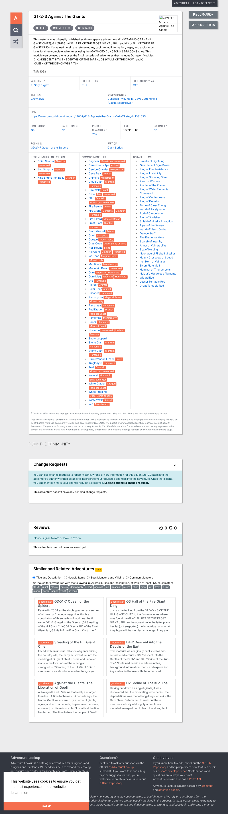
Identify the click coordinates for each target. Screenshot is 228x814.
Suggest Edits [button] (205, 25)
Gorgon (93, 239)
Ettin (92, 198)
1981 (136, 85)
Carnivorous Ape (99, 165)
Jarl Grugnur (46, 169)
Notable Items (76, 577)
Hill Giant (95, 251)
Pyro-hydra (96, 297)
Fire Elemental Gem (152, 237)
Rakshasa (95, 305)
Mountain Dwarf (99, 268)
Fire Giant (95, 210)
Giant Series (115, 147)
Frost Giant (96, 223)
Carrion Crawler (99, 169)
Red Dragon (96, 309)
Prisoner (94, 293)
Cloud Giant (96, 181)
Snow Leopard (98, 338)
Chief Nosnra (46, 161)
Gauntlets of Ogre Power (155, 165)
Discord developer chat (172, 771)
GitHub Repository (111, 783)
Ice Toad (94, 256)
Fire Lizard (95, 219)
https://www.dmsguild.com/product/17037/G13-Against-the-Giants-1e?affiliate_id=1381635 (88, 116)
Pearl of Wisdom (150, 181)
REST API (195, 779)
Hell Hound (96, 247)
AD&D (42, 28)
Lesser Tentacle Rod (152, 281)
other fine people (168, 789)
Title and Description (49, 577)
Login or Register (204, 3)
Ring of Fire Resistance (154, 169)
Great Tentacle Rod (152, 285)
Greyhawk (37, 98)
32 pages (86, 28)
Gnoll (92, 235)
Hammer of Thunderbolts (155, 269)
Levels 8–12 (63, 28)
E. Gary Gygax (40, 85)
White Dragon (97, 383)
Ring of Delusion (150, 201)
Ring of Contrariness (152, 197)
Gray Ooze (96, 243)
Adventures (181, 3)
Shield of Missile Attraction (156, 221)
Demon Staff (147, 233)
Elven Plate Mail (150, 265)
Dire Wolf (94, 190)
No (33, 130)
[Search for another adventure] (16, 30)
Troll (92, 367)
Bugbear (94, 161)
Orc (91, 280)
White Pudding (98, 391)
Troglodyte (96, 363)
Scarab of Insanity (151, 241)
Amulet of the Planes (152, 185)
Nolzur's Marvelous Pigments (158, 273)
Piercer (93, 284)
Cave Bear (95, 173)
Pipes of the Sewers (152, 225)
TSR (84, 85)
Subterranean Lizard (102, 359)
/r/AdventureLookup (121, 767)
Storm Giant (96, 350)
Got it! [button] (46, 806)
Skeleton (94, 330)
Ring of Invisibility (151, 173)
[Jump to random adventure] (16, 42)
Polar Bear (95, 289)
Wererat (94, 375)
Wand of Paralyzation (153, 209)
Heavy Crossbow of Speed (156, 257)
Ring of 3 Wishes (150, 217)
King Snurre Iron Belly (51, 177)
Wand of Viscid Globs (153, 229)
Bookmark (203, 15)
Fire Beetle (96, 206)
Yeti (91, 404)
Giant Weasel (97, 231)
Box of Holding (149, 249)
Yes (94, 134)
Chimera (94, 177)
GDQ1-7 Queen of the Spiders (49, 147)
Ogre (92, 272)
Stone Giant (96, 342)
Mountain (127, 98)
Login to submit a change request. (126, 482)
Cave (138, 98)
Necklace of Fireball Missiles (157, 253)
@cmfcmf (207, 785)
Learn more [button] (20, 793)
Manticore (95, 264)
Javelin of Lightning (152, 161)
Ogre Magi (95, 276)
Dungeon (114, 98)
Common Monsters (141, 577)
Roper (93, 322)
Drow (92, 194)
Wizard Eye (147, 277)
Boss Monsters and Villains (107, 577)
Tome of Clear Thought (154, 205)
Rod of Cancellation (152, 213)
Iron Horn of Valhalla (152, 261)
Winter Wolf (96, 400)
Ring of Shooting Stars (153, 177)
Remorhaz (95, 317)
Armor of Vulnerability (153, 245)
